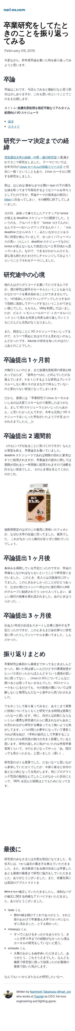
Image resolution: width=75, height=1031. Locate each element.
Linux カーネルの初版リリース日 (41, 167)
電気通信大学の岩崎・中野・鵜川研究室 (30, 157)
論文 (11, 121)
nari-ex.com (14, 10)
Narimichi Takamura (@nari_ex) (50, 991)
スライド (14, 126)
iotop (7, 199)
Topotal (39, 996)
